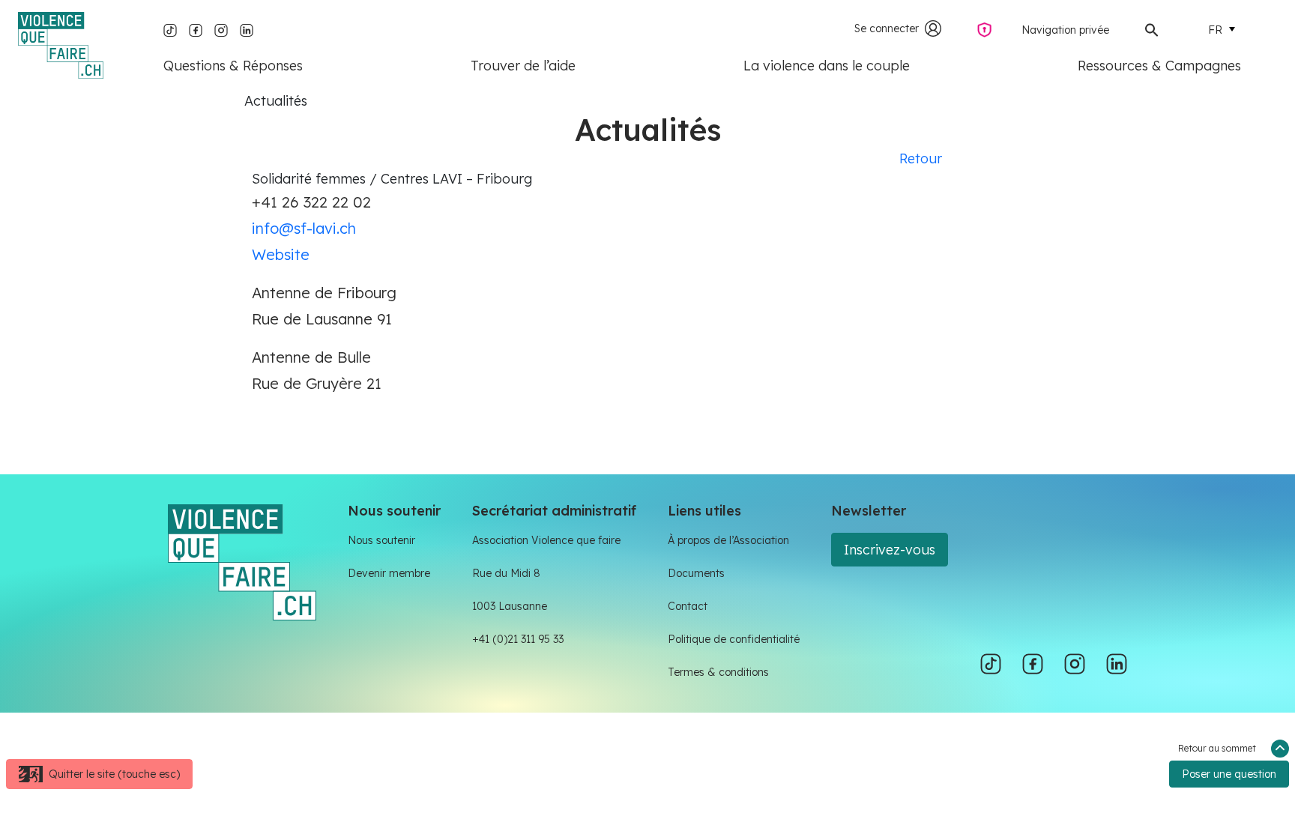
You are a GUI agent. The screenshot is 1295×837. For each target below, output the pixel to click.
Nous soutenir (381, 540)
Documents (696, 573)
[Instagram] (221, 29)
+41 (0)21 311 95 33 (518, 639)
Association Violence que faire (546, 540)
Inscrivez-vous (889, 549)
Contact (687, 606)
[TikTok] (170, 29)
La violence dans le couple (826, 65)
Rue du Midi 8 (506, 573)
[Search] (1152, 28)
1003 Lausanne (509, 606)
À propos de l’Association (728, 540)
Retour (920, 158)
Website (281, 254)
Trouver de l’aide (523, 65)
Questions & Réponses (233, 65)
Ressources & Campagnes (1159, 65)
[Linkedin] (246, 29)
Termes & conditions (718, 672)
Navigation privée (1065, 30)
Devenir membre (389, 573)
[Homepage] (60, 45)
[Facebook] (195, 29)
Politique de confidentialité (734, 639)
